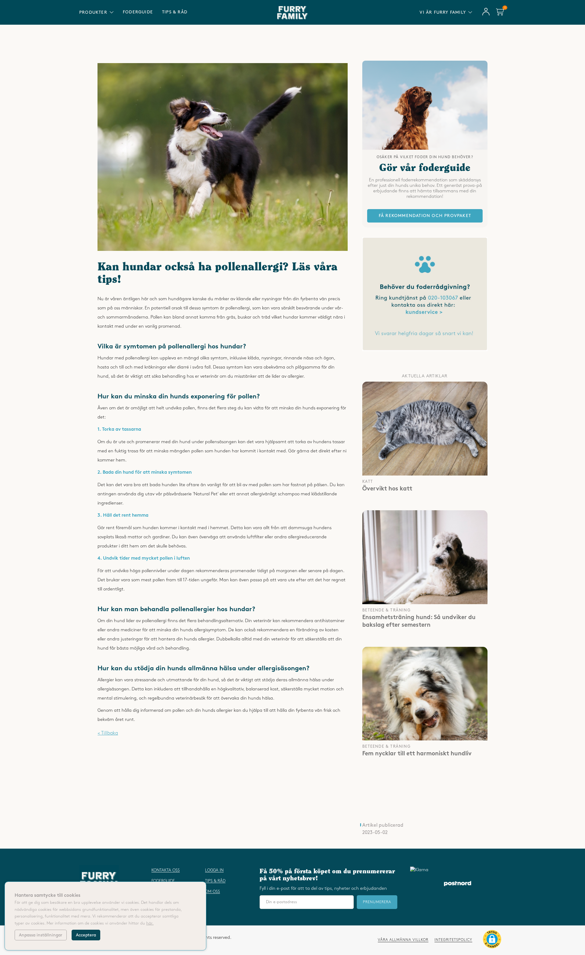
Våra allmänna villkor (403, 940)
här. (150, 923)
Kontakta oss (165, 870)
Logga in (214, 870)
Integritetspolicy (453, 940)
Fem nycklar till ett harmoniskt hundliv (417, 754)
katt (367, 481)
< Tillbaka (108, 733)
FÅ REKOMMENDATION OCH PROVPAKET (425, 216)
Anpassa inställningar (40, 935)
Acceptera (86, 935)
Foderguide (138, 12)
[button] (492, 940)
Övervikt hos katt (387, 489)
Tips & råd (174, 12)
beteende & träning (386, 610)
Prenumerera (377, 902)
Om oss (212, 891)
